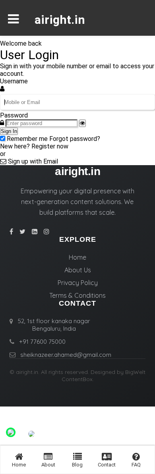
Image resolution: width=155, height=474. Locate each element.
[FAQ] (136, 457)
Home (77, 257)
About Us (77, 270)
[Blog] (77, 457)
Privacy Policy (78, 283)
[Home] (19, 457)
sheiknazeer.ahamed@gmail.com (65, 354)
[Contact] (107, 457)
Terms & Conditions (77, 295)
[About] (48, 457)
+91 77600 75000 (42, 341)
